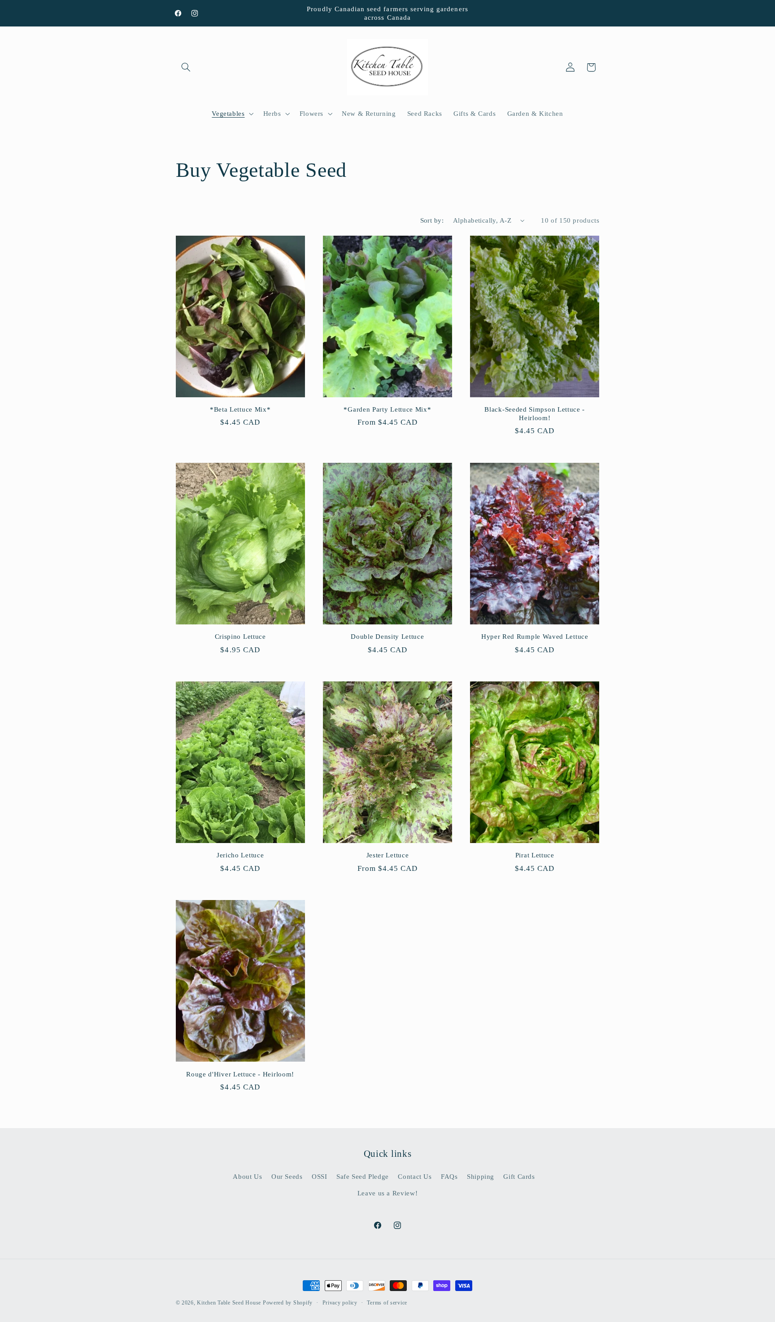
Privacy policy (339, 1302)
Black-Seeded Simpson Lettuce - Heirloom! (534, 414)
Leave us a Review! (387, 1193)
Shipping (480, 1176)
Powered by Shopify (288, 1302)
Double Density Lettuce (387, 636)
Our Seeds (287, 1176)
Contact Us (414, 1176)
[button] (186, 67)
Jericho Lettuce (240, 855)
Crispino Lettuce (240, 636)
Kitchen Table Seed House (229, 1302)
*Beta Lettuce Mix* (240, 409)
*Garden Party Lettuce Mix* (387, 409)
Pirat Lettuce (534, 855)
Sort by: (432, 220)
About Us (247, 1176)
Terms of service (387, 1302)
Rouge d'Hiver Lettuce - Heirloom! (240, 1074)
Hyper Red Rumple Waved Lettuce (534, 636)
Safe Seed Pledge (362, 1176)
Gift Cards (519, 1176)
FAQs (449, 1176)
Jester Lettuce (387, 855)
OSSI (319, 1176)
